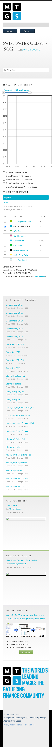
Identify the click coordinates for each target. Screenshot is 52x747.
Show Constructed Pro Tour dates (21, 187)
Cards (27, 31)
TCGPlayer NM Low (22, 221)
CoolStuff (17, 245)
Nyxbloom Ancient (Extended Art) (22, 560)
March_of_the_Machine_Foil (18, 454)
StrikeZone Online (21, 255)
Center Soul (11, 505)
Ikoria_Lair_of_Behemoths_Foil (20, 407)
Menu (9, 31)
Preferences (40, 276)
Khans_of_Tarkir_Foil (15, 439)
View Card (11, 70)
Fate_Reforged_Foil (15, 391)
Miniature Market (21, 250)
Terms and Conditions (26, 725)
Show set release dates (16, 172)
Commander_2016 (14, 313)
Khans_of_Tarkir (13, 447)
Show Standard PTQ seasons (19, 179)
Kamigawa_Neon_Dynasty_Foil (20, 423)
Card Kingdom (19, 236)
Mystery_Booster (14, 470)
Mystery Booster (31, 49)
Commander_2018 (14, 328)
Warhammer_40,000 (15, 486)
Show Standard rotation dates (19, 183)
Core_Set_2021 (13, 368)
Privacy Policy (9, 725)
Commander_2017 (14, 320)
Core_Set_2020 (13, 352)
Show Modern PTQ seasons (18, 176)
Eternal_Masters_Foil (15, 376)
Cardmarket (18, 241)
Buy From (7, 197)
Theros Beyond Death (17, 564)
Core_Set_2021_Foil (15, 360)
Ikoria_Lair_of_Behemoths (18, 415)
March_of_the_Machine (16, 462)
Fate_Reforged (13, 399)
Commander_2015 (14, 305)
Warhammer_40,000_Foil (17, 478)
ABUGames (18, 231)
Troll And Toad (20, 260)
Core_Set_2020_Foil (15, 344)
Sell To (6, 202)
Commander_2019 (14, 336)
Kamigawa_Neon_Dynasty (18, 431)
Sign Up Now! (26, 652)
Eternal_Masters (13, 383)
